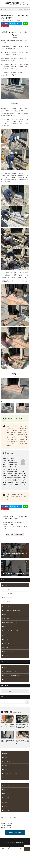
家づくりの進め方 (7, 618)
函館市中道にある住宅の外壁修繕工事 (7, 741)
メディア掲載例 (6, 602)
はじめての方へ (6, 606)
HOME (4, 9)
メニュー (15, 849)
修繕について (6, 614)
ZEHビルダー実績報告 (8, 651)
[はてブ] (19, 23)
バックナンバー (6, 655)
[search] (27, 702)
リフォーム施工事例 (7, 593)
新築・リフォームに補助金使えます (11, 675)
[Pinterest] (5, 26)
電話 (21, 849)
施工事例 (5, 585)
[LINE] (25, 23)
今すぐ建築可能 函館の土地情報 (10, 631)
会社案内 (5, 802)
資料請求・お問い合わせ (15, 832)
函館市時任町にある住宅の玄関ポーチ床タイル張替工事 (22, 741)
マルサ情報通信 (11, 9)
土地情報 (5, 765)
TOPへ (27, 849)
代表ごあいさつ (6, 667)
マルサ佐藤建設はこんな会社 (9, 671)
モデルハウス (6, 647)
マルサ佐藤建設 (19, 842)
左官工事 (18, 20)
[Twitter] (12, 23)
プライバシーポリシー (8, 679)
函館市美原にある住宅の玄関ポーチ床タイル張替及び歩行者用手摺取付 (22, 726)
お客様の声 (5, 639)
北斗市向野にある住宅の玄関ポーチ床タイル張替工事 (7, 725)
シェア (9, 849)
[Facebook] (5, 23)
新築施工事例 (6, 589)
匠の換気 (5, 626)
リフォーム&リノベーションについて (11, 610)
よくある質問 (6, 643)
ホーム (3, 849)
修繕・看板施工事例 (7, 597)
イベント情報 (6, 635)
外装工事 (20, 9)
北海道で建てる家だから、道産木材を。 (12, 622)
